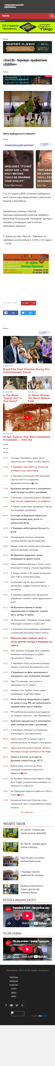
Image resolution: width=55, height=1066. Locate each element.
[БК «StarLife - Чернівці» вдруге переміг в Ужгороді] (10, 847)
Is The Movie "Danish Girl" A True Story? (12, 398)
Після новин (12, 933)
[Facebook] (6, 1005)
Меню (5, 16)
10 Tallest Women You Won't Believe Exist (39, 398)
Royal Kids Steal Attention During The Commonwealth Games (26, 371)
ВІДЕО (13, 993)
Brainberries (8, 366)
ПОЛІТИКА (14, 978)
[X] (17, 1005)
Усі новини (26, 812)
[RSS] (22, 1005)
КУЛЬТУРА (14, 985)
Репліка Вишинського (19, 900)
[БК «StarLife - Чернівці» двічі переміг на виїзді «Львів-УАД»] (10, 833)
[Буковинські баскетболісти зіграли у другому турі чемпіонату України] (10, 889)
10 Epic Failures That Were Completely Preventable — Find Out (26, 438)
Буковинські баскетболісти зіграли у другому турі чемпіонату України (32, 889)
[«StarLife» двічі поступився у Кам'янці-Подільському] (10, 861)
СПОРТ (14, 989)
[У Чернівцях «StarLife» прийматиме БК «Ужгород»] (10, 875)
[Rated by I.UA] (17, 1015)
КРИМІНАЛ (13, 981)
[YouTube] (11, 1005)
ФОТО (13, 997)
